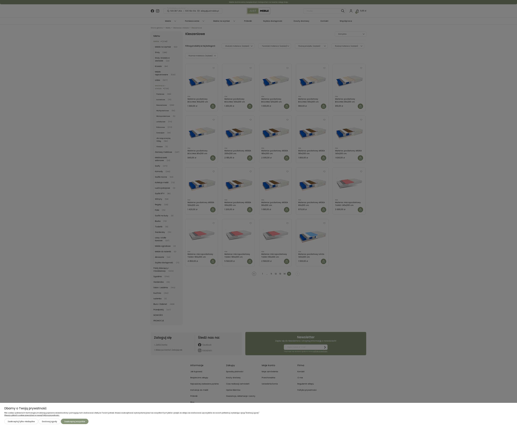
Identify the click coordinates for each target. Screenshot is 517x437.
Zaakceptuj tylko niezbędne (21, 421)
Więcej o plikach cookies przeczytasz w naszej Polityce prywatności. (32, 415)
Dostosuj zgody (49, 421)
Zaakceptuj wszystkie (74, 421)
